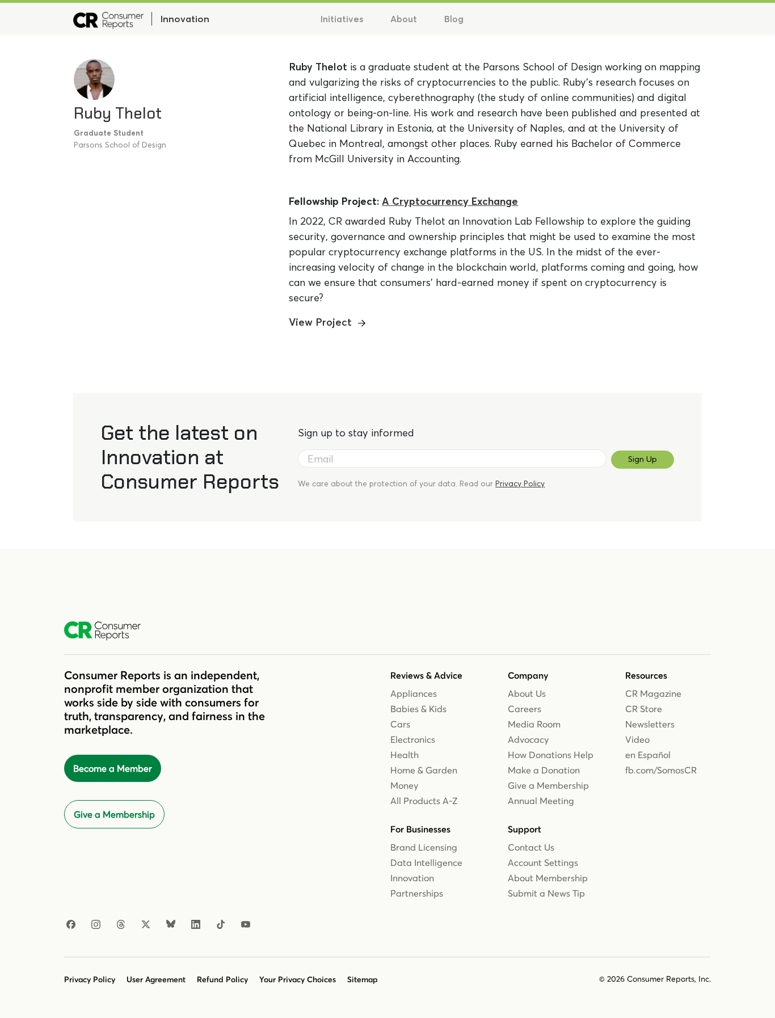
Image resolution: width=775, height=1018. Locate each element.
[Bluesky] (171, 925)
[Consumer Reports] (108, 19)
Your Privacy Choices (297, 979)
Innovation (184, 18)
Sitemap (362, 979)
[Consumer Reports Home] (108, 631)
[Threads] (121, 925)
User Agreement (156, 979)
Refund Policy (222, 979)
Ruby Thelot (118, 113)
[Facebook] (71, 925)
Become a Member (112, 768)
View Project (320, 322)
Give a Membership (114, 814)
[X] (146, 925)
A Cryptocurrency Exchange (450, 201)
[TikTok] (221, 925)
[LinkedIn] (196, 925)
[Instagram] (96, 925)
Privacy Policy (520, 483)
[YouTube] (245, 925)
